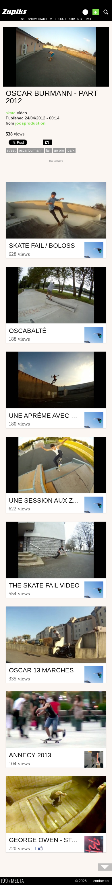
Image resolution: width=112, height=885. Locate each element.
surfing (75, 19)
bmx (88, 19)
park (70, 150)
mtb (53, 19)
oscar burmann (31, 150)
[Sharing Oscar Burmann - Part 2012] (47, 142)
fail (48, 150)
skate (63, 19)
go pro (59, 150)
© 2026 (81, 881)
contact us (101, 881)
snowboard (37, 19)
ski (23, 19)
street (11, 150)
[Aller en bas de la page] (105, 867)
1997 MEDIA (14, 881)
